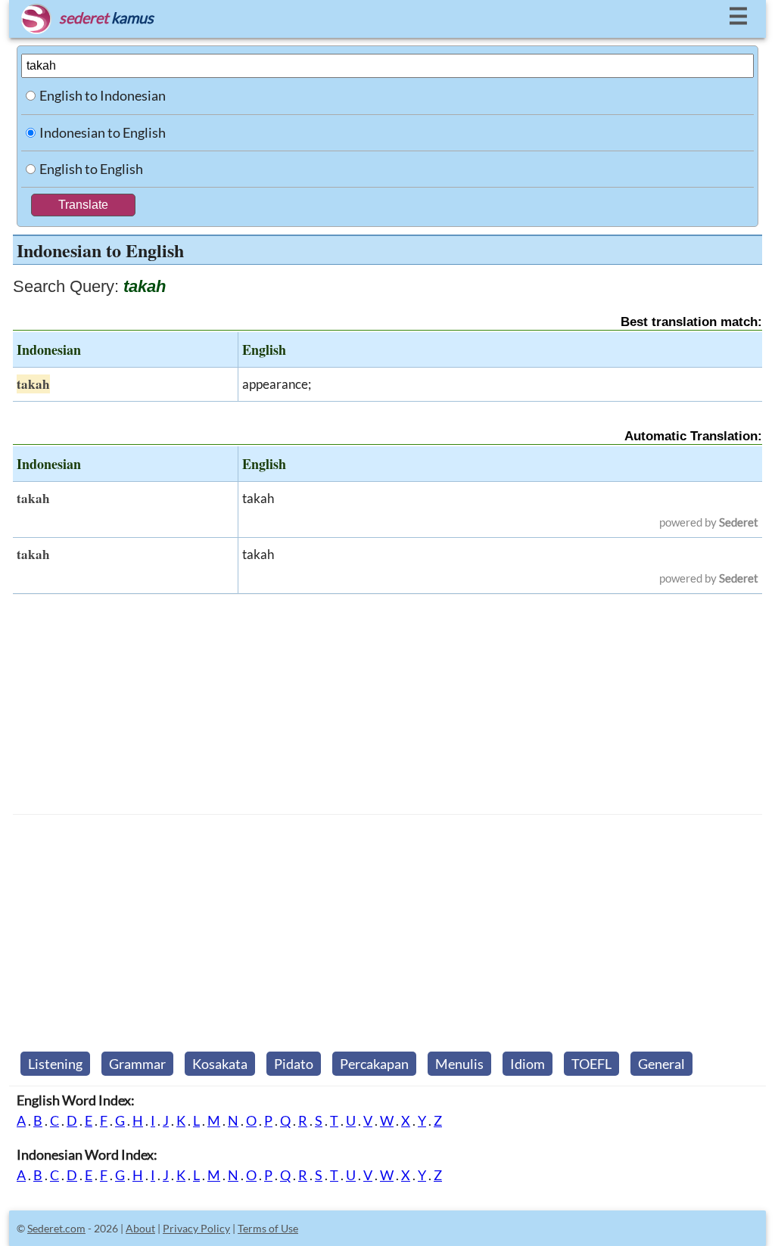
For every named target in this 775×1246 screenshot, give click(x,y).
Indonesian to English (102, 132)
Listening (55, 1063)
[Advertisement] (387, 704)
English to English (91, 168)
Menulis (459, 1063)
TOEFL (591, 1063)
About (140, 1228)
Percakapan (374, 1063)
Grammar (137, 1063)
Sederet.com (56, 1228)
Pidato (293, 1063)
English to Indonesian (102, 95)
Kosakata (219, 1063)
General (661, 1063)
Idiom (527, 1063)
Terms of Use (268, 1228)
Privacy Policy (196, 1228)
